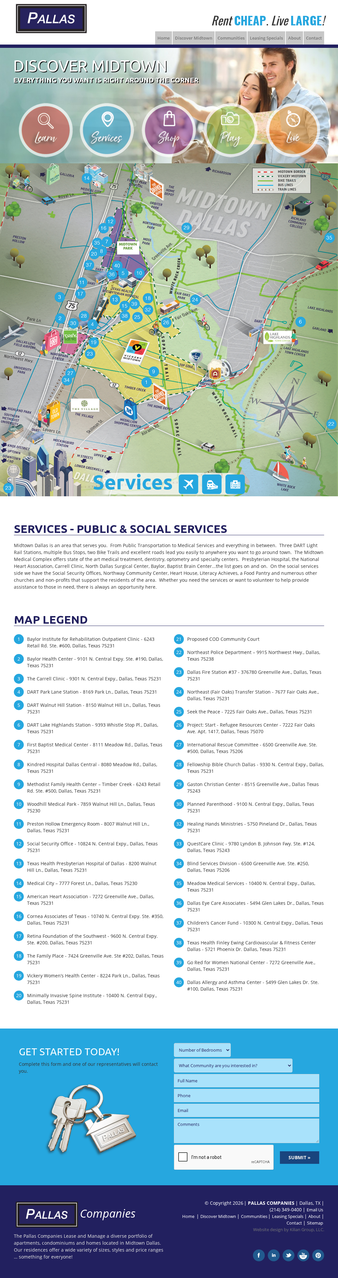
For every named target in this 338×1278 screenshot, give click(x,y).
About (294, 38)
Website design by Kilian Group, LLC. (288, 1229)
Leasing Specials (266, 38)
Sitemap (315, 1223)
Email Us (315, 1210)
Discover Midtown (193, 38)
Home (163, 38)
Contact (314, 38)
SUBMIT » (299, 1157)
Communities (231, 38)
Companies (108, 1213)
